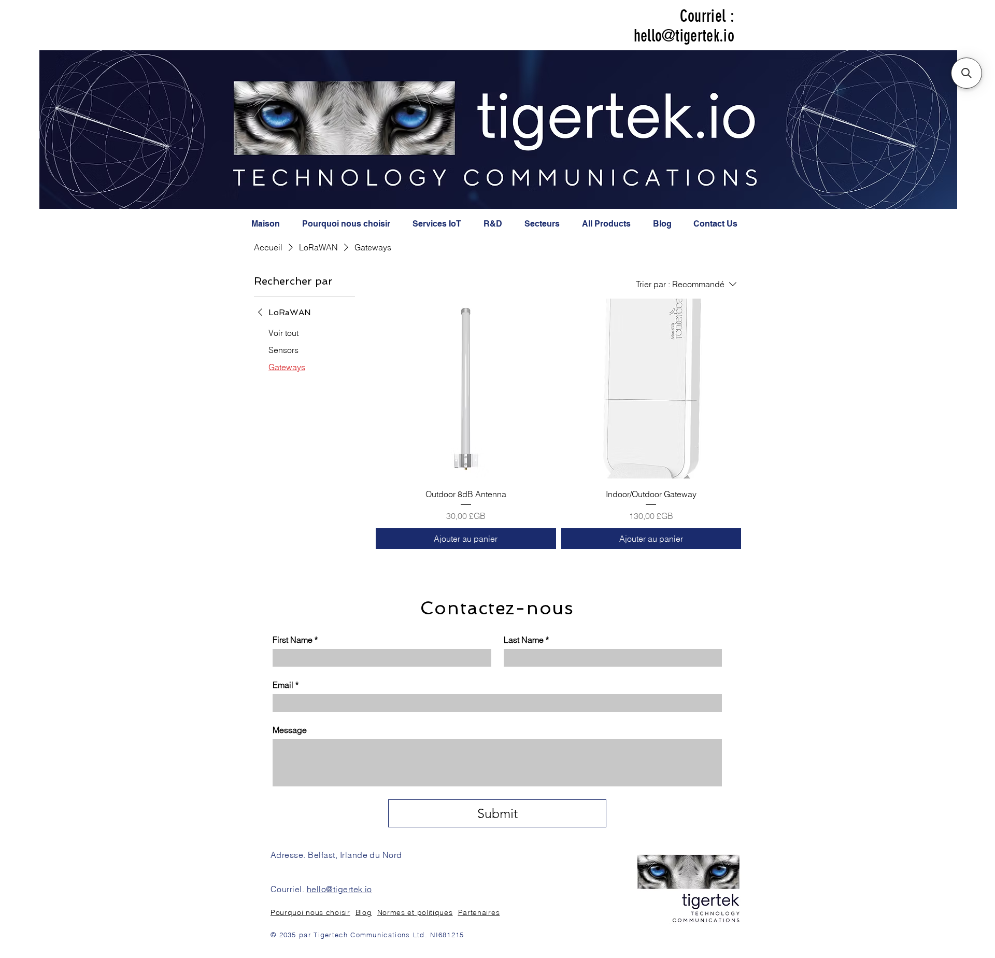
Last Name (526, 640)
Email (285, 685)
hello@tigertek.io (684, 36)
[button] (966, 73)
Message (290, 730)
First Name (295, 640)
